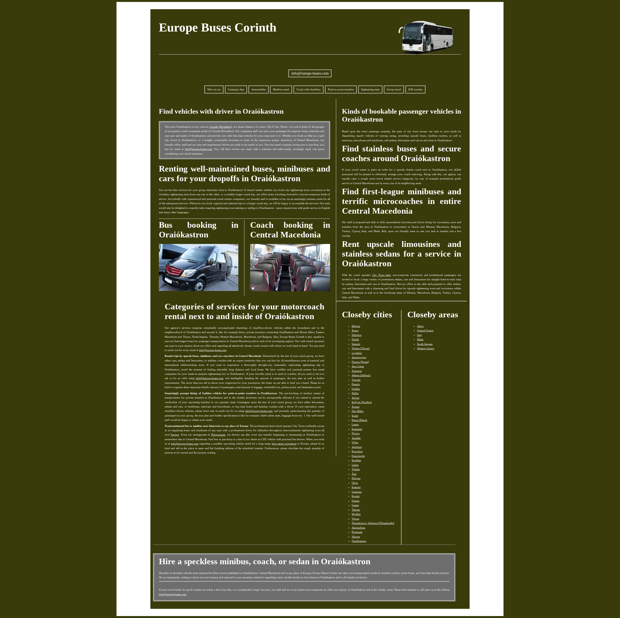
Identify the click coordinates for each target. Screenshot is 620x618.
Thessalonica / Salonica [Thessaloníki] (373, 523)
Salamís (356, 344)
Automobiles (258, 89)
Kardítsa (356, 460)
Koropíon (357, 451)
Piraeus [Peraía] (360, 361)
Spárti (355, 415)
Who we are (214, 89)
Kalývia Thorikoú (362, 402)
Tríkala (356, 469)
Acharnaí (357, 370)
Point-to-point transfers (341, 89)
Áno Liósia (358, 366)
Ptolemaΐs (357, 532)
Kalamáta (357, 429)
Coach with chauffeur (308, 89)
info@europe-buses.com (310, 73)
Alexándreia (358, 527)
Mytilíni (356, 514)
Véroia (355, 518)
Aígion (355, 397)
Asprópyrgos (359, 357)
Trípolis (356, 379)
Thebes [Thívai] (361, 348)
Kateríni (356, 487)
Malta (420, 339)
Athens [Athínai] (361, 375)
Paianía (356, 384)
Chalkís (356, 388)
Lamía (355, 424)
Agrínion (357, 447)
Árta (354, 473)
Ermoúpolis (358, 455)
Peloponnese (218, 434)
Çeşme (355, 505)
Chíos (355, 482)
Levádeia (357, 353)
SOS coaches (415, 89)
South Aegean (425, 344)
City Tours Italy (381, 275)
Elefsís (355, 339)
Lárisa (355, 464)
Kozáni (356, 496)
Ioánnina (357, 491)
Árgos (355, 330)
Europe (175, 434)
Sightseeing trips (370, 89)
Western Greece (425, 348)
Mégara (356, 326)
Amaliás (356, 438)
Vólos (355, 442)
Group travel (394, 89)
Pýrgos (355, 433)
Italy (419, 335)
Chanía (355, 500)
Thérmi (356, 509)
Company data (236, 89)
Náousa (356, 536)
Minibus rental (281, 89)
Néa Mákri (358, 411)
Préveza (356, 478)
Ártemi (355, 406)
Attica (420, 326)
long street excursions (284, 443)
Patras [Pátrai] (359, 420)
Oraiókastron (359, 541)
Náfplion (357, 335)
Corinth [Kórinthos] (220, 126)
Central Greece (425, 330)
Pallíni (355, 393)
